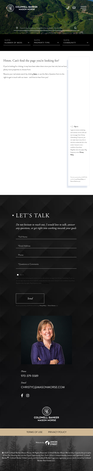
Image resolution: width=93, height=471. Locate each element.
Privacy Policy (80, 179)
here (35, 74)
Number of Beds (13, 42)
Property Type (42, 42)
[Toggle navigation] (83, 8)
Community (70, 42)
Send (30, 298)
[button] (75, 28)
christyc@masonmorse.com (43, 385)
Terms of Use (35, 432)
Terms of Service (74, 181)
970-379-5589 (29, 374)
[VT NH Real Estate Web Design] (46, 443)
